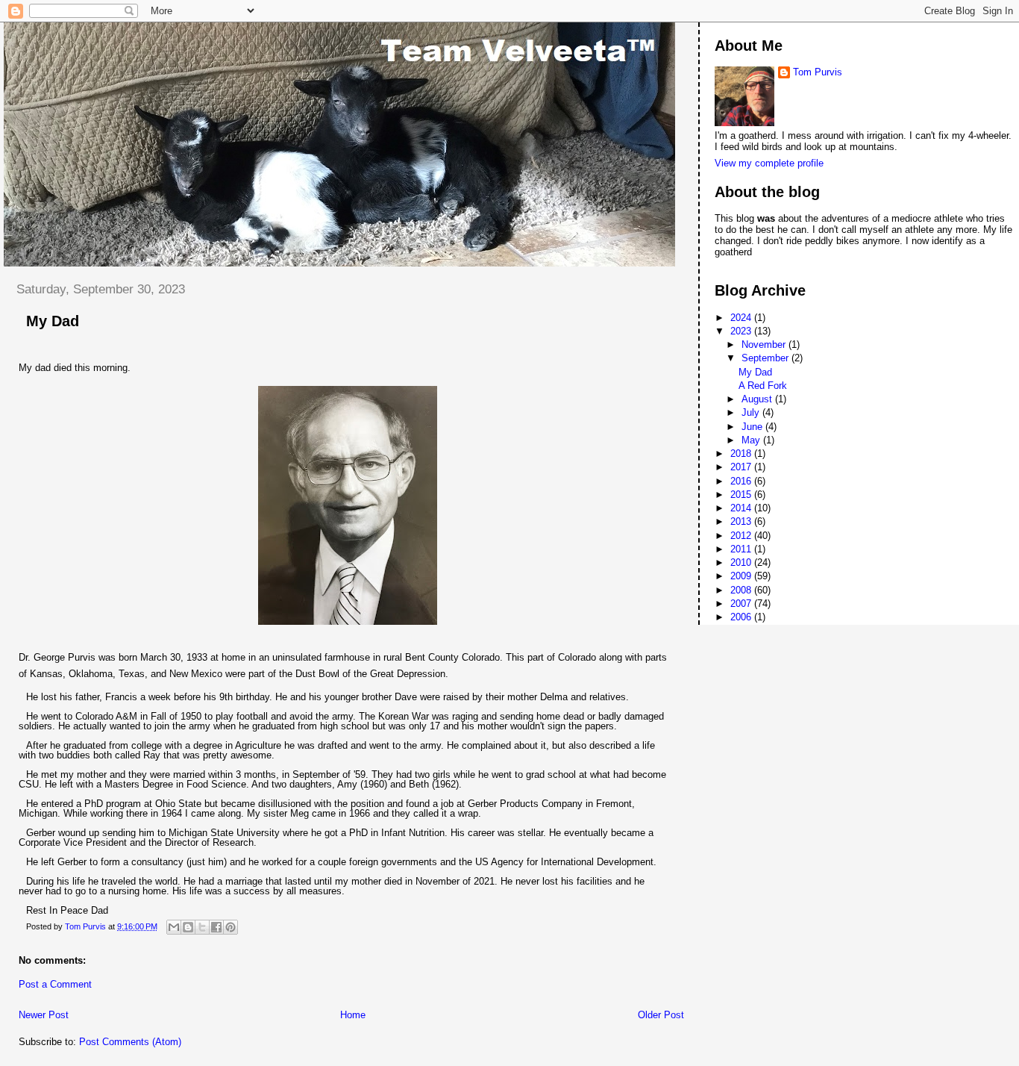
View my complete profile (769, 163)
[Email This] (173, 927)
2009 (742, 576)
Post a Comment (55, 984)
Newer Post (44, 1014)
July (751, 412)
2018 (742, 453)
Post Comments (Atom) (130, 1041)
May (752, 440)
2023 (742, 331)
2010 (742, 562)
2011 (742, 549)
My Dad (755, 372)
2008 (742, 590)
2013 (742, 521)
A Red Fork (763, 385)
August (758, 399)
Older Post (661, 1014)
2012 (742, 535)
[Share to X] (202, 927)
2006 (742, 617)
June (753, 426)
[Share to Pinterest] (230, 927)
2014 (742, 508)
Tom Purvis (817, 72)
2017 (742, 467)
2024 (742, 317)
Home (353, 1014)
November (764, 344)
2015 (742, 494)
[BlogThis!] (188, 927)
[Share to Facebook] (216, 927)
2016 (742, 481)
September (766, 358)
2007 (742, 603)
